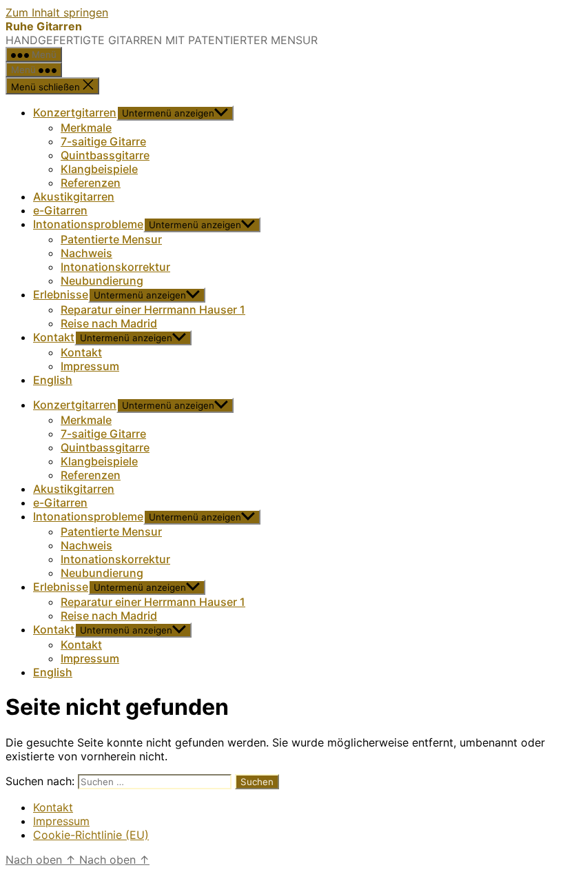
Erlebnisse (60, 294)
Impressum (90, 366)
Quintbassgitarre (105, 155)
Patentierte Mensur (111, 239)
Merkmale (86, 127)
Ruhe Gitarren (44, 26)
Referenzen (91, 183)
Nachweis (86, 253)
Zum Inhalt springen (57, 12)
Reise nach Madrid (109, 323)
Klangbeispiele (99, 169)
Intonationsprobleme (88, 224)
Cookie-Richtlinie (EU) (91, 835)
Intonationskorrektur (115, 267)
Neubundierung (102, 280)
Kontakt (53, 337)
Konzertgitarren (74, 112)
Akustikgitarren (73, 196)
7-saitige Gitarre (103, 141)
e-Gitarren (60, 210)
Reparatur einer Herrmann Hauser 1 (153, 309)
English (52, 380)
